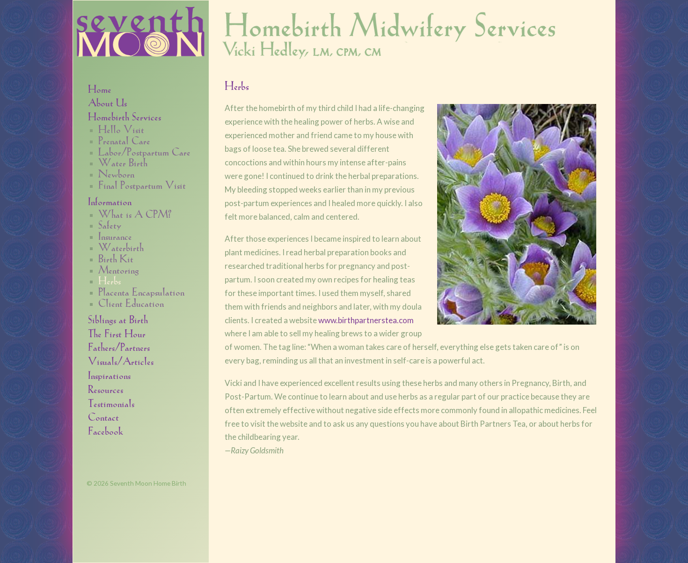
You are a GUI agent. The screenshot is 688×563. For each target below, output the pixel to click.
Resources (105, 388)
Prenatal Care (124, 140)
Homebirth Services (124, 116)
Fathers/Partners (119, 346)
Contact (103, 416)
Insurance (115, 235)
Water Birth (122, 162)
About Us (107, 102)
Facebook (105, 430)
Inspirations (109, 374)
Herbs (109, 280)
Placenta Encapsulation (141, 291)
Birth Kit (115, 258)
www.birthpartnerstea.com (366, 320)
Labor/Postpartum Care (144, 151)
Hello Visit (121, 128)
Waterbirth (121, 246)
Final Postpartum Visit (142, 184)
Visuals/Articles (121, 360)
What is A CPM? (134, 213)
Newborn (116, 173)
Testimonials (111, 402)
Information (110, 200)
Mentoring (118, 269)
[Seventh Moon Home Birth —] (141, 29)
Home (99, 88)
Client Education (131, 302)
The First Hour (117, 333)
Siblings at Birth (118, 319)
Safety (109, 224)
